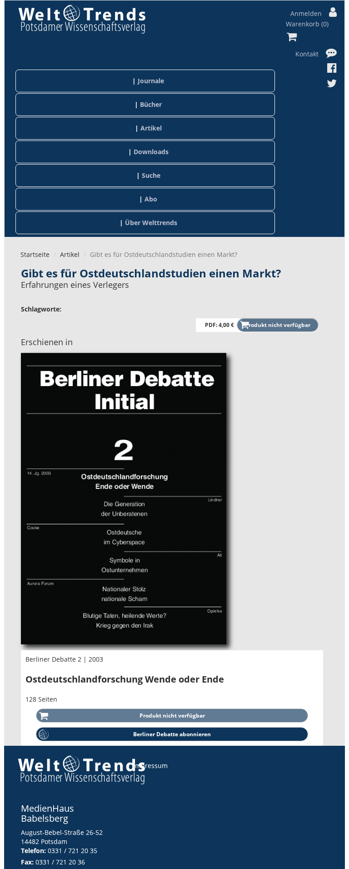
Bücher (151, 104)
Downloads (151, 151)
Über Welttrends (151, 222)
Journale (151, 80)
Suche (151, 175)
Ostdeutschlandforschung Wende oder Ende (124, 679)
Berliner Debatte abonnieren (172, 734)
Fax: (27, 862)
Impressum (150, 765)
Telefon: (33, 850)
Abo (151, 199)
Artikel (151, 128)
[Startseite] (81, 19)
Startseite (35, 254)
